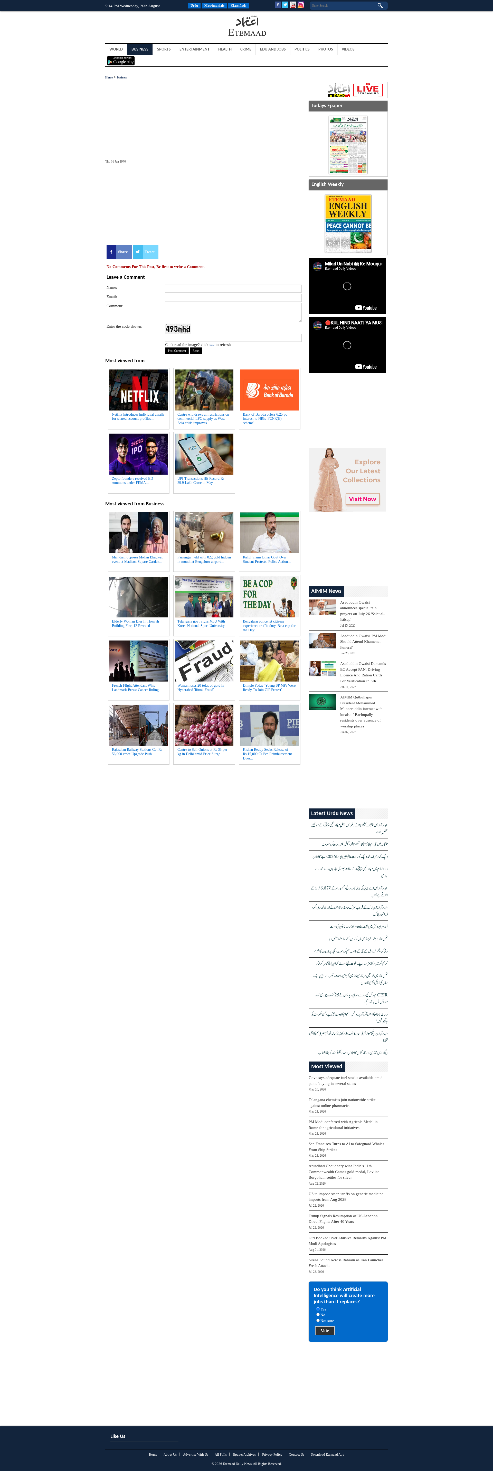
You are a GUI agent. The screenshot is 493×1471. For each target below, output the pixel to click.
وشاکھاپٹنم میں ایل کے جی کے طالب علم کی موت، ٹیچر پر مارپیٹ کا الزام (351, 951)
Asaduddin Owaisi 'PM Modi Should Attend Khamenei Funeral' (363, 641)
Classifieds (238, 5)
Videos (348, 49)
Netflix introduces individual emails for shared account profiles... (138, 417)
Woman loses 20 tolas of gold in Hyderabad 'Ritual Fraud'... (200, 688)
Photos (325, 49)
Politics (302, 49)
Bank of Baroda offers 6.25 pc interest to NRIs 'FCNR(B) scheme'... (265, 419)
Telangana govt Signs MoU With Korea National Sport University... (202, 623)
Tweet (150, 252)
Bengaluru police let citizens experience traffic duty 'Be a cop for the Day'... (269, 625)
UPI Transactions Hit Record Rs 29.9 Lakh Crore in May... (200, 481)
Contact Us (296, 1454)
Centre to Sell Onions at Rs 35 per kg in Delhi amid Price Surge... (202, 752)
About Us (170, 1454)
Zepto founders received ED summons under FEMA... (132, 481)
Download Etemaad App (327, 1454)
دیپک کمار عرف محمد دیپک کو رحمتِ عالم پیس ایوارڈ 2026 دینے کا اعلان (350, 857)
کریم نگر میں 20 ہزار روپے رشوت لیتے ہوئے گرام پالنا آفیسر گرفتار (352, 963)
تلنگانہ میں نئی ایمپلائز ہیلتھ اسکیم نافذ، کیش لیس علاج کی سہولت (355, 844)
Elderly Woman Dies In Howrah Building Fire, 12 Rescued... (135, 623)
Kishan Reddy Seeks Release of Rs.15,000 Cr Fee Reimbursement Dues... (267, 754)
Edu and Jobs (273, 49)
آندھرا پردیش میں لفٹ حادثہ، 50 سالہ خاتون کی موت (359, 927)
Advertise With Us (195, 1454)
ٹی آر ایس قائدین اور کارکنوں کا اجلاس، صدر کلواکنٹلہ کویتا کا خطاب (353, 1053)
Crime (245, 49)
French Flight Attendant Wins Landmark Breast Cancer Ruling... (137, 688)
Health (225, 49)
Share (123, 252)
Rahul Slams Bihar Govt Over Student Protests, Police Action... (267, 559)
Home (109, 77)
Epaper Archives (244, 1454)
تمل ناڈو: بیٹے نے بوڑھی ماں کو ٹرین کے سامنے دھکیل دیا (358, 939)
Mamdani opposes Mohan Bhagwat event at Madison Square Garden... (137, 559)
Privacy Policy (272, 1454)
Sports (164, 49)
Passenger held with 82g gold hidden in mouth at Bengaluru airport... (204, 559)
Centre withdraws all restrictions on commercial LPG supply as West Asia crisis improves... (203, 419)
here (212, 344)
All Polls (221, 1454)
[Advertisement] (146, 26)
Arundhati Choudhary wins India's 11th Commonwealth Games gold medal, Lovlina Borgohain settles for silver (344, 1171)
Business (139, 49)
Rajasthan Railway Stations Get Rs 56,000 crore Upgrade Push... (137, 752)
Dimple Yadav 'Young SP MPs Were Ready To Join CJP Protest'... (269, 688)
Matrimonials (214, 5)
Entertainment (194, 49)
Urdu (194, 5)
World (116, 49)
